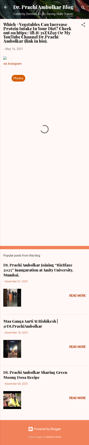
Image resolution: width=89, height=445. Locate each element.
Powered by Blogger (47, 429)
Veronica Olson (53, 437)
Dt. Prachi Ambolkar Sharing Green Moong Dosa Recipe (35, 375)
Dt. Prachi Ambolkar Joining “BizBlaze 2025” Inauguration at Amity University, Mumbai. (38, 270)
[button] (83, 25)
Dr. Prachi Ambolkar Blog (43, 7)
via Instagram (12, 64)
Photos (18, 78)
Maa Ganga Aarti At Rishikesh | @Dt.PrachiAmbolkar (30, 324)
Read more (77, 295)
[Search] (83, 8)
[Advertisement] (44, 210)
